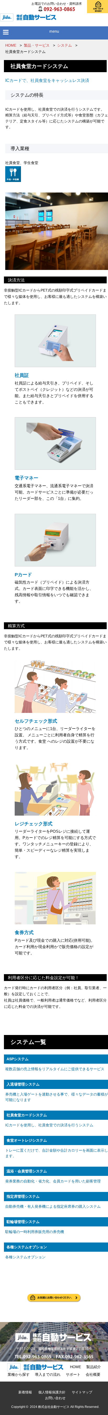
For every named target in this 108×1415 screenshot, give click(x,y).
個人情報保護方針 (52, 1392)
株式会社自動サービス (53, 1407)
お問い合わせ (55, 1398)
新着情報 (25, 1392)
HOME (75, 1367)
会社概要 (93, 1374)
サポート (73, 1374)
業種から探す (19, 1374)
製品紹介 (93, 1367)
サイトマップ (82, 1392)
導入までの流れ (48, 1374)
